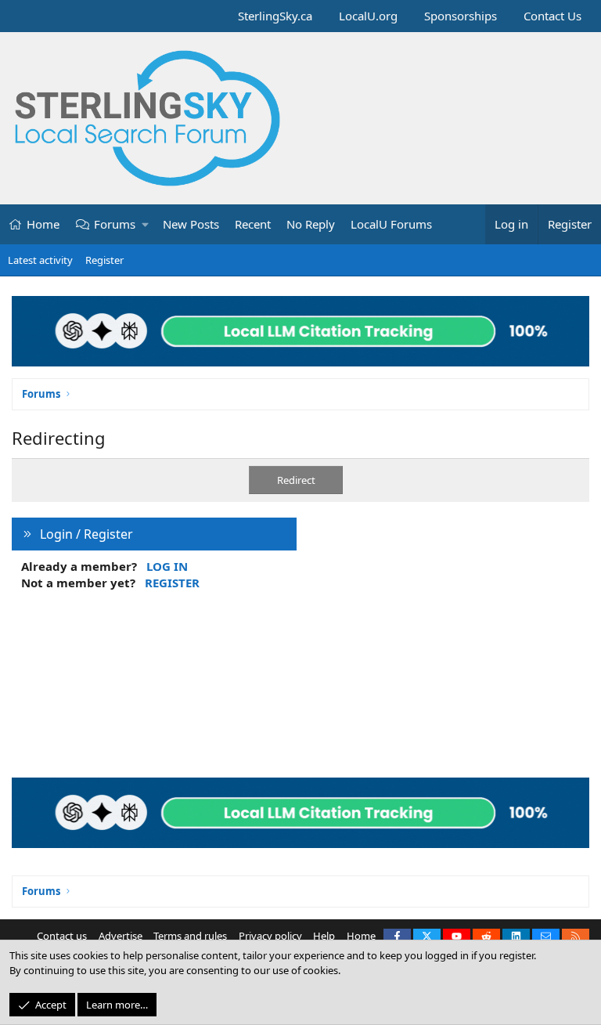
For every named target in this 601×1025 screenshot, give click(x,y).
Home (43, 224)
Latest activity (40, 260)
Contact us (62, 936)
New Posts (191, 224)
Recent (253, 224)
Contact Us (552, 15)
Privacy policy (270, 936)
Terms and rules (190, 936)
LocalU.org (368, 15)
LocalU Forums (391, 224)
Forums (114, 224)
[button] (146, 224)
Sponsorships (460, 15)
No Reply (310, 224)
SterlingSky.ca (275, 15)
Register (104, 260)
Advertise (120, 936)
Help (324, 936)
